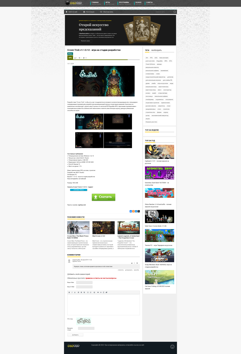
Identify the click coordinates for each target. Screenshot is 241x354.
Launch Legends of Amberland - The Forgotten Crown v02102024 (128, 238)
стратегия (166, 109)
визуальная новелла (152, 67)
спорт (168, 106)
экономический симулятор (160, 115)
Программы (125, 3)
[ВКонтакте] (131, 211)
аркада (159, 64)
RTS (170, 61)
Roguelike (159, 61)
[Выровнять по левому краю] (78, 292)
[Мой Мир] (136, 211)
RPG (166, 61)
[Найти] (174, 11)
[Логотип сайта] (73, 3)
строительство (150, 112)
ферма (159, 112)
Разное (138, 3)
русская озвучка (151, 106)
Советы (150, 3)
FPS (151, 57)
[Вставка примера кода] (100, 292)
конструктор (167, 90)
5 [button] (76, 58)
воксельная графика (152, 70)
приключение (165, 102)
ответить (121, 270)
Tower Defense (150, 64)
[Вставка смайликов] (94, 292)
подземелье (159, 99)
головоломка (150, 74)
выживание (164, 70)
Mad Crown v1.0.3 (98, 236)
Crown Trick (79, 190)
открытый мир (162, 93)
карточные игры (151, 90)
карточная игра (163, 86)
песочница (149, 96)
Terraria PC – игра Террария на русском (158, 245)
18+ (147, 57)
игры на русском (163, 83)
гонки (158, 74)
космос (148, 93)
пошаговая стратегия (152, 102)
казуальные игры (151, 86)
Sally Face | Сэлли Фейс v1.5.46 (155, 226)
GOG (156, 57)
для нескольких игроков (153, 80)
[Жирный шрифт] (69, 292)
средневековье (150, 109)
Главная (96, 3)
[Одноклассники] (133, 211)
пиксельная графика (161, 96)
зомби (154, 83)
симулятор (161, 106)
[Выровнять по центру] (81, 292)
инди (171, 83)
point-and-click (150, 61)
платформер (150, 99)
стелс (159, 109)
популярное (169, 99)
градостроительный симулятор (155, 77)
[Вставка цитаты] (98, 292)
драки (147, 83)
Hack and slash (163, 57)
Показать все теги (151, 122)
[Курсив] (72, 292)
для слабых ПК (167, 80)
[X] (139, 211)
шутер (147, 115)
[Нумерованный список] (90, 292)
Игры (110, 3)
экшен (148, 118)
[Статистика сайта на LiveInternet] (71, 351)
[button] (132, 263)
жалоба (136, 270)
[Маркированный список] (87, 292)
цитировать (129, 270)
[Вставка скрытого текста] (106, 292)
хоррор (166, 112)
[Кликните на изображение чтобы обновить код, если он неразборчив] (83, 324)
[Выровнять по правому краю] (84, 292)
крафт (154, 93)
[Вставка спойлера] (103, 292)
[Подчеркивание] (74, 292)
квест (159, 90)
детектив (170, 77)
